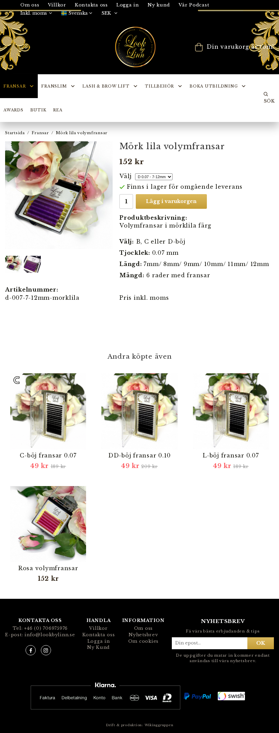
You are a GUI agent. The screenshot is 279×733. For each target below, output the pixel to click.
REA (57, 110)
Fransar (14, 86)
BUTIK (38, 110)
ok (260, 643)
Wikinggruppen (159, 725)
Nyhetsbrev (143, 634)
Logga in (127, 5)
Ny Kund (98, 647)
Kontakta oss (91, 5)
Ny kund (159, 5)
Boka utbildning (213, 86)
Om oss (143, 628)
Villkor (98, 628)
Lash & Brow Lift (105, 86)
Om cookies (143, 641)
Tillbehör (159, 86)
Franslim (54, 86)
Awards (13, 110)
